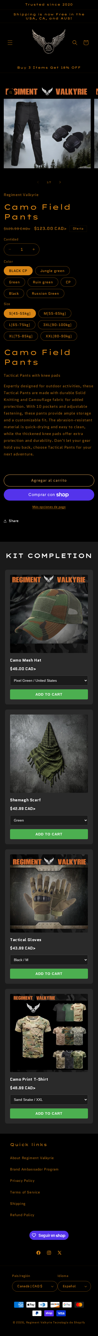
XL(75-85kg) (21, 336)
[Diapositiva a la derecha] (60, 182)
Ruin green (43, 282)
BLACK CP (18, 270)
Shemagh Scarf (25, 800)
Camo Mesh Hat (25, 660)
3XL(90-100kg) (57, 324)
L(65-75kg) (19, 324)
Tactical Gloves (25, 940)
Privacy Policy (22, 1180)
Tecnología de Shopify (69, 1322)
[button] (10, 42)
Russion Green (45, 293)
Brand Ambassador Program (34, 1169)
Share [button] (14, 520)
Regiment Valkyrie (39, 1322)
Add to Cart (49, 694)
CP (68, 282)
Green (14, 282)
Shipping (18, 1203)
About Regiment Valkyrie (32, 1157)
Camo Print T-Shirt (29, 1079)
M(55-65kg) (55, 313)
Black (14, 293)
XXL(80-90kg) (59, 336)
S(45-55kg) (20, 313)
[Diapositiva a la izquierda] (37, 182)
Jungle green (52, 270)
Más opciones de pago (49, 507)
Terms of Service (25, 1192)
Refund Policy (22, 1214)
